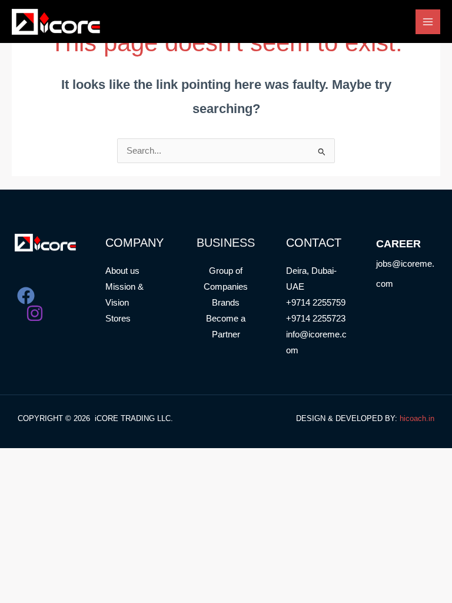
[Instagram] (35, 313)
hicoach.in (417, 418)
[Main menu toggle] (428, 21)
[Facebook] (26, 295)
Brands (226, 302)
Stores (118, 318)
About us (122, 271)
